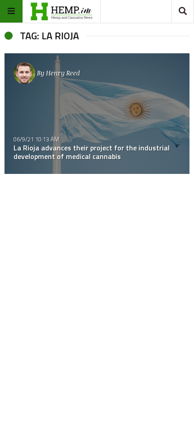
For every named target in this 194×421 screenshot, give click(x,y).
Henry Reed (63, 73)
